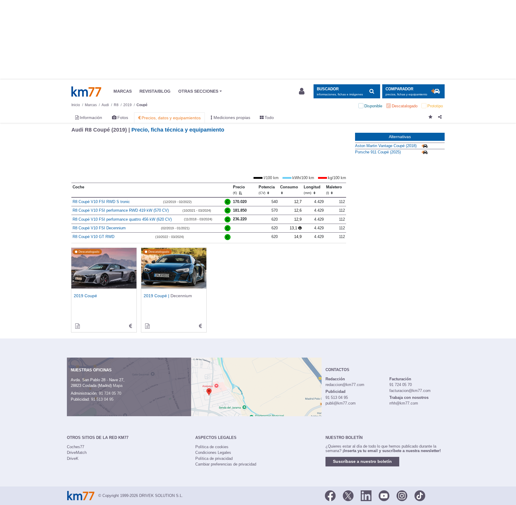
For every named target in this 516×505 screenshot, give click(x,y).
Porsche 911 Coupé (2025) (378, 152)
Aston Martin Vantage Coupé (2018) (386, 146)
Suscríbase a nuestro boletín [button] (362, 461)
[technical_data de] (130, 326)
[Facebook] (330, 495)
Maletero (334, 190)
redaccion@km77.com (344, 384)
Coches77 (75, 447)
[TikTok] (419, 495)
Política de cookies (211, 447)
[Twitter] (348, 495)
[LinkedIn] (366, 495)
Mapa (117, 385)
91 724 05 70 (110, 393)
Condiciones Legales (213, 452)
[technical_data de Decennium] (200, 326)
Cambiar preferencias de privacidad (225, 464)
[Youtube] (384, 495)
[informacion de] (77, 326)
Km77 (86, 91)
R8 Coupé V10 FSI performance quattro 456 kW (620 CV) (122, 219)
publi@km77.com (340, 403)
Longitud (312, 190)
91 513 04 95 (102, 399)
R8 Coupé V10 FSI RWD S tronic (101, 201)
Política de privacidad (214, 458)
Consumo (289, 187)
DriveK (73, 458)
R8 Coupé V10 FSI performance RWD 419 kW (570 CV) (121, 210)
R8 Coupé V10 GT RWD (93, 236)
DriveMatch (77, 452)
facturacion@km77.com (410, 390)
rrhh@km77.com (403, 403)
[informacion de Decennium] (147, 326)
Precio (239, 190)
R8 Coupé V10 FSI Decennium (99, 228)
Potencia (267, 190)
